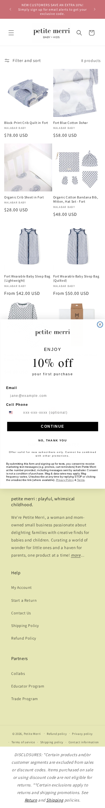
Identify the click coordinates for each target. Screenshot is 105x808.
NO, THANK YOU (52, 440)
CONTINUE (52, 426)
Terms (81, 480)
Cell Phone (17, 404)
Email (11, 388)
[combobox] (13, 412)
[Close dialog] (100, 324)
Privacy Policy (64, 480)
